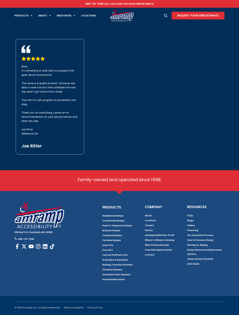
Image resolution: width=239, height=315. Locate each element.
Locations (88, 15)
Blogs (190, 220)
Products (22, 15)
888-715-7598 (94, 4)
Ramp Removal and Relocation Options (204, 252)
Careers (149, 225)
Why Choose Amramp (157, 244)
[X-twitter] (24, 246)
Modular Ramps (111, 230)
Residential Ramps (113, 215)
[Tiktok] (52, 246)
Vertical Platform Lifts (115, 254)
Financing (192, 230)
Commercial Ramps (113, 220)
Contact (149, 254)
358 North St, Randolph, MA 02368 (33, 232)
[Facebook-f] (17, 246)
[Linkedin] (45, 246)
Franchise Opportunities (158, 249)
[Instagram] (38, 246)
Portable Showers (112, 269)
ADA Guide (193, 263)
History (149, 230)
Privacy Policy (95, 307)
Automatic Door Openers (116, 274)
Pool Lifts (107, 250)
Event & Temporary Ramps (117, 225)
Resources (64, 15)
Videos (191, 225)
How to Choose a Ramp (200, 240)
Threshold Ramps (112, 235)
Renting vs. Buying (197, 244)
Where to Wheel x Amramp (159, 240)
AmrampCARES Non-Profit (159, 235)
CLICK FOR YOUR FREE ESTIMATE (134, 4)
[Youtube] (31, 246)
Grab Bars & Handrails (115, 259)
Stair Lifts (107, 245)
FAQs (190, 215)
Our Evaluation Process (200, 235)
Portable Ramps (111, 240)
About (42, 15)
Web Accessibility (74, 307)
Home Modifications (113, 279)
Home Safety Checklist (200, 258)
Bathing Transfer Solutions (117, 264)
